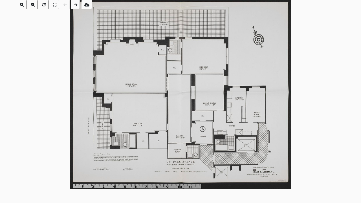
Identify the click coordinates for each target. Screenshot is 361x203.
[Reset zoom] (44, 4)
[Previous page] (65, 4)
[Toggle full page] (54, 4)
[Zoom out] (33, 4)
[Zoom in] (22, 4)
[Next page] (75, 4)
